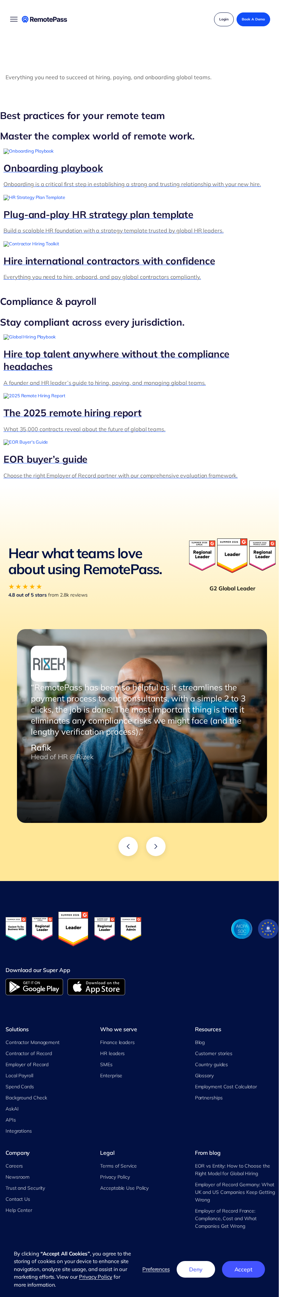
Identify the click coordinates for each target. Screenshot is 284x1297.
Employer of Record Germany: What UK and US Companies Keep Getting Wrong (235, 1192)
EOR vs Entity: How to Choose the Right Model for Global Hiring (232, 1170)
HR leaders (112, 1053)
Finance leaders (117, 1042)
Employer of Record (27, 1064)
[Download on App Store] (96, 987)
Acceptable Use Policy (124, 1188)
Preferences (156, 1269)
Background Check (26, 1098)
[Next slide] (156, 846)
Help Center (19, 1210)
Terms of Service (118, 1166)
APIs (11, 1120)
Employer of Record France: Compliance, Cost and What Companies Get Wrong (226, 1218)
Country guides (211, 1064)
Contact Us (18, 1199)
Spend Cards (20, 1086)
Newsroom (17, 1177)
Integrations (19, 1131)
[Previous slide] (128, 846)
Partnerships (209, 1098)
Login (224, 19)
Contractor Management (33, 1042)
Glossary (204, 1075)
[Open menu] (14, 19)
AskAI (12, 1109)
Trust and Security (25, 1188)
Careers (14, 1166)
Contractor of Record (29, 1053)
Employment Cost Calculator (226, 1086)
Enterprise (111, 1075)
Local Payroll (19, 1075)
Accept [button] (243, 1269)
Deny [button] (196, 1269)
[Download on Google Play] (34, 987)
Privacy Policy (115, 1177)
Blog (200, 1042)
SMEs (106, 1064)
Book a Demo (253, 19)
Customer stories (213, 1053)
